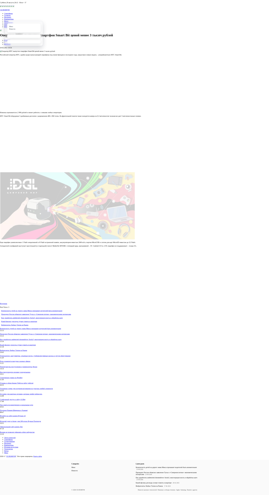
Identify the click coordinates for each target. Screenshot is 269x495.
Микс (6, 453)
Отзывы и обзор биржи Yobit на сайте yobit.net (16, 383)
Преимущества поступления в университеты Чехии (18, 367)
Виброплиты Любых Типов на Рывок (14, 325)
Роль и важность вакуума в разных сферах (15, 361)
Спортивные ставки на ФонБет (11, 378)
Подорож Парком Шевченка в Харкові (14, 410)
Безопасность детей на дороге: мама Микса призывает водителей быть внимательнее (31, 311)
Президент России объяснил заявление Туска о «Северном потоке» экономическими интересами (36, 314)
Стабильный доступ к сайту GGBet (12, 399)
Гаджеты (7, 15)
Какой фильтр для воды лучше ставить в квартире (19, 321)
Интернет (7, 17)
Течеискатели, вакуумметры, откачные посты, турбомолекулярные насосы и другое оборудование (35, 356)
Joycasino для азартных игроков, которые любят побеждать (21, 394)
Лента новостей (10, 438)
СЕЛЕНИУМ (5, 10)
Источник (3, 304)
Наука (6, 451)
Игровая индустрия (11, 447)
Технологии (8, 449)
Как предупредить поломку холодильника (15, 372)
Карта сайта (37, 456)
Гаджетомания (9, 441)
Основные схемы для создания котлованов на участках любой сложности (26, 388)
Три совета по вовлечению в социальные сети (16, 405)
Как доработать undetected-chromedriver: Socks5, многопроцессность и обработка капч (32, 318)
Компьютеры (9, 19)
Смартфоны (8, 13)
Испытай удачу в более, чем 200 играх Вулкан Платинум (20, 421)
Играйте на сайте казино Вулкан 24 (13, 416)
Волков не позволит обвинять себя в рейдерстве (17, 432)
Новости (74, 471)
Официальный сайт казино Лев (11, 427)
